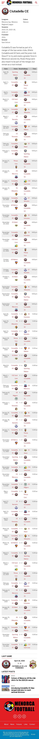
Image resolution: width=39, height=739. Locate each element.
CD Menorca (15, 172)
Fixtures (19, 724)
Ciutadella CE (27, 76)
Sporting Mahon (15, 73)
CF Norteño (15, 118)
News (13, 676)
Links (25, 724)
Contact (32, 724)
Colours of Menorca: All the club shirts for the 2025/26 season (23, 679)
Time (34, 69)
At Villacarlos (14, 189)
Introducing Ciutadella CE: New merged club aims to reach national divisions (22, 690)
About (6, 724)
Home (16, 69)
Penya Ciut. (26, 86)
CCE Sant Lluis (15, 100)
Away (26, 69)
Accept (33, 734)
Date (6, 69)
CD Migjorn (15, 394)
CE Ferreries (15, 135)
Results (21, 69)
